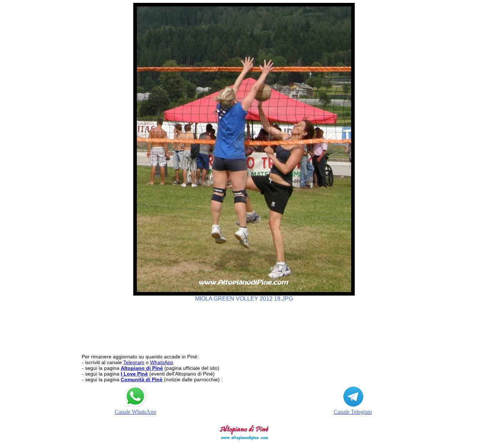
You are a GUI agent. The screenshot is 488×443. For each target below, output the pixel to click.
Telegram (133, 362)
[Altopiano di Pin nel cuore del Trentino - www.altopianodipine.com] (244, 438)
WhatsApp (161, 362)
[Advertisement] (244, 324)
